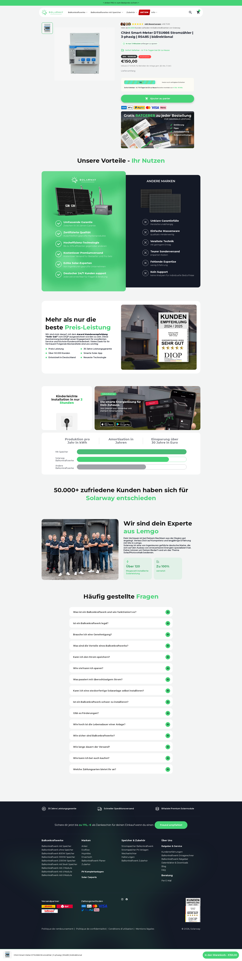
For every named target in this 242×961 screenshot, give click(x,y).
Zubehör (86, 864)
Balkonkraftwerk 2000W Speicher (59, 861)
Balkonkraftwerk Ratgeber (174, 859)
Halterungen (128, 857)
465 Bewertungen (153, 24)
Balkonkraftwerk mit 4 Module (57, 871)
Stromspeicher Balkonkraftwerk (137, 846)
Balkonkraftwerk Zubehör (135, 861)
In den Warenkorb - (221, 955)
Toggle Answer (167, 612)
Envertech (87, 857)
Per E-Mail (166, 880)
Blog (163, 866)
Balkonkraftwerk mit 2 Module (57, 868)
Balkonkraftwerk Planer (93, 861)
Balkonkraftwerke (52, 840)
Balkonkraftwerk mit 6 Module (57, 875)
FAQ (163, 870)
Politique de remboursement (58, 929)
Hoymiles (86, 853)
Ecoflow (86, 850)
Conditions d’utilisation (121, 929)
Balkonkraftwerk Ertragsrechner (177, 855)
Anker (85, 846)
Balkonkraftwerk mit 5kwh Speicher (59, 864)
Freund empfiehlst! (171, 825)
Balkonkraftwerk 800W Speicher (58, 853)
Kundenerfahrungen (172, 852)
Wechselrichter (129, 853)
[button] (191, 12)
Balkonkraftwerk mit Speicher (56, 846)
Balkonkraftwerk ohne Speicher (57, 850)
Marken (86, 840)
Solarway (195, 929)
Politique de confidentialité (91, 929)
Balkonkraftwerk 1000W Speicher (58, 857)
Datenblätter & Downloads (174, 863)
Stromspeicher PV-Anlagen (135, 850)
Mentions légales (145, 929)
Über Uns (166, 840)
